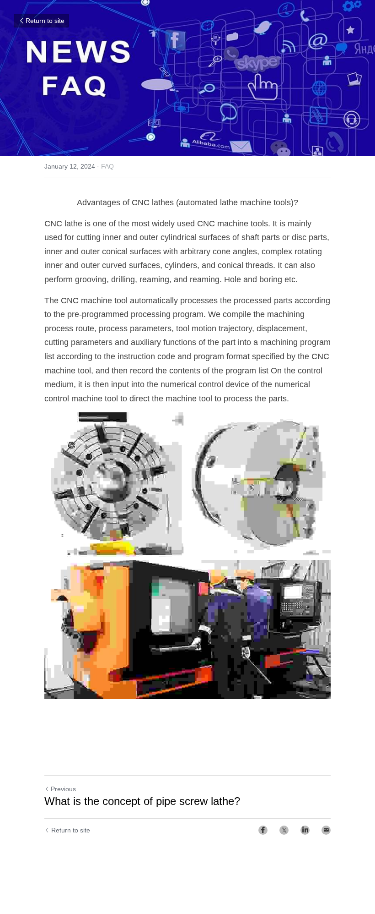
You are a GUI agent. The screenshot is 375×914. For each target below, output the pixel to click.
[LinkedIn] (305, 830)
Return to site (45, 20)
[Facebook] (263, 830)
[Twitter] (284, 830)
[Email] (326, 830)
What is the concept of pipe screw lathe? (142, 801)
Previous (63, 789)
